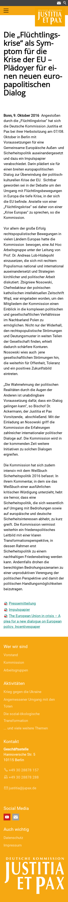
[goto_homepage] (50, 17)
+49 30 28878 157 (24, 770)
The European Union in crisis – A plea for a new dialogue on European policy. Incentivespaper (33, 621)
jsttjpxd (21, 788)
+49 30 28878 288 (24, 777)
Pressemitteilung (22, 603)
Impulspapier (19, 609)
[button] (59, 3)
